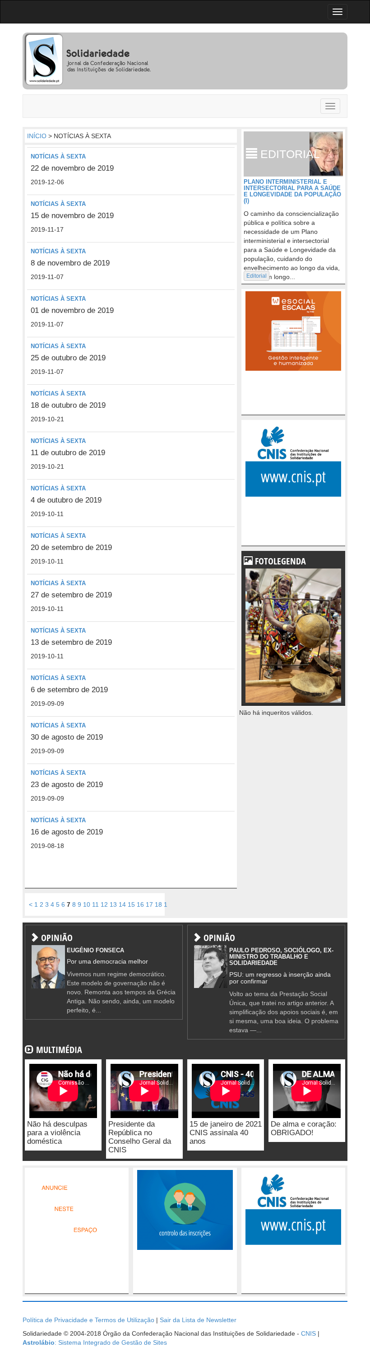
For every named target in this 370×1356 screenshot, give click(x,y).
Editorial (256, 276)
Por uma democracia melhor (107, 961)
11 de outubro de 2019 (68, 452)
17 (149, 904)
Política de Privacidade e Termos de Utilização (88, 1319)
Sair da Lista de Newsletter (198, 1319)
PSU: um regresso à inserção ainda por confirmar (280, 978)
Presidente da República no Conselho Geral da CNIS (139, 1137)
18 (158, 904)
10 (86, 904)
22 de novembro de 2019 (72, 168)
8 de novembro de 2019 (70, 263)
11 (95, 904)
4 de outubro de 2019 (66, 500)
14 (122, 904)
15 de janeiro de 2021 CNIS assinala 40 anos (226, 1132)
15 (131, 904)
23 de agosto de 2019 (67, 784)
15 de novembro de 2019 (72, 215)
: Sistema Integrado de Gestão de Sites (95, 1342)
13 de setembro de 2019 (71, 642)
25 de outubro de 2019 (68, 358)
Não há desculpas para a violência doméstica (57, 1132)
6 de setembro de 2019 (69, 689)
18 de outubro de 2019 (68, 405)
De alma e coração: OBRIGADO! (304, 1128)
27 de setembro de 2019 (71, 595)
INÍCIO (36, 136)
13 (113, 904)
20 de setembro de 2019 (71, 547)
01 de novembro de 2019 (72, 310)
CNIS (308, 1333)
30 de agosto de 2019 (67, 737)
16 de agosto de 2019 (67, 832)
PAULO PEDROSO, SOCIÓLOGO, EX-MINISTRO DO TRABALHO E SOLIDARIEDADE (281, 957)
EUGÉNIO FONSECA (95, 950)
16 (140, 904)
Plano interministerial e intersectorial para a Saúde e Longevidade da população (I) (292, 191)
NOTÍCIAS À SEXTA (58, 156)
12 (104, 904)
